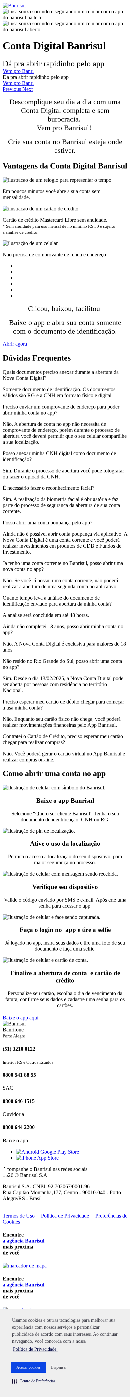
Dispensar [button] (59, 1367)
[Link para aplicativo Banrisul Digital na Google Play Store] (47, 1152)
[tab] (65, 375)
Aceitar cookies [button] (28, 1367)
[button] (34, 1381)
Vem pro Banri (18, 71)
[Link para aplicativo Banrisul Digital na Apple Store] (37, 1158)
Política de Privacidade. (35, 1349)
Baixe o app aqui (20, 1017)
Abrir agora (15, 344)
